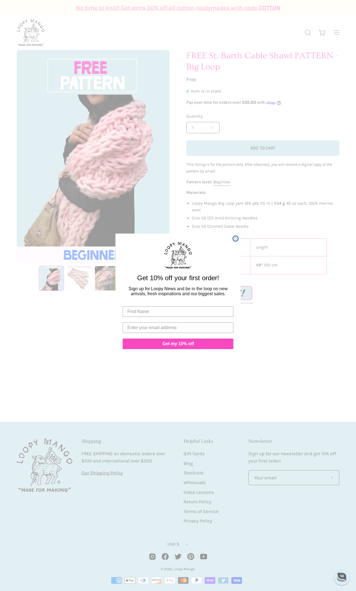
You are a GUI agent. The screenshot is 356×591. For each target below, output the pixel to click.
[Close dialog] (235, 238)
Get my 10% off (178, 343)
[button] (342, 577)
